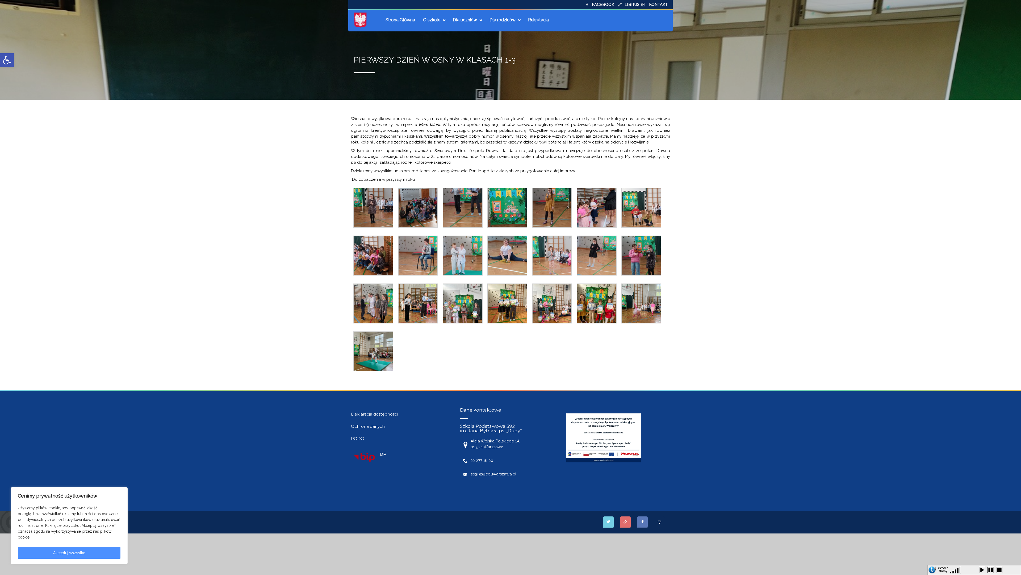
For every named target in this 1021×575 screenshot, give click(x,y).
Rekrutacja (538, 19)
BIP (383, 454)
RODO (357, 438)
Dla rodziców (502, 19)
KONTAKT (658, 4)
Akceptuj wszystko (69, 553)
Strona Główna (400, 19)
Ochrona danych (368, 426)
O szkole (431, 19)
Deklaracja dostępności (374, 414)
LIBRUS (632, 4)
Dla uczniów (465, 19)
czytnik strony (943, 568)
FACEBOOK (603, 4)
